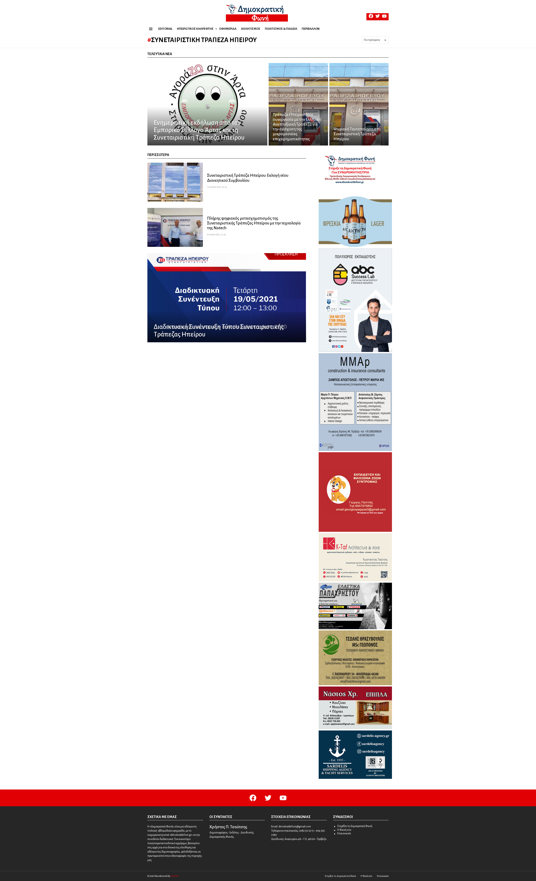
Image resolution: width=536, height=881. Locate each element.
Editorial (165, 28)
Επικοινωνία (344, 833)
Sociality (175, 876)
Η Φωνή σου (344, 829)
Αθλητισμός (250, 28)
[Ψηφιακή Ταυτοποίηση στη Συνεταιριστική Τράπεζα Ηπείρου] (359, 104)
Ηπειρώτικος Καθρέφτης (195, 28)
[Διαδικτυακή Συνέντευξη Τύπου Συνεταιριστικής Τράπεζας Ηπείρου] (226, 297)
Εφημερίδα (227, 28)
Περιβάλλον (311, 28)
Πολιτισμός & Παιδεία (281, 28)
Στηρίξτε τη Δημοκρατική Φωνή (354, 826)
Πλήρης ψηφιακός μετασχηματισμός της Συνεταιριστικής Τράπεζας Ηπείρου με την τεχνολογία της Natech (254, 223)
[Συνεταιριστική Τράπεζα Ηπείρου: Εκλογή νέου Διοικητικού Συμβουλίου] (175, 182)
